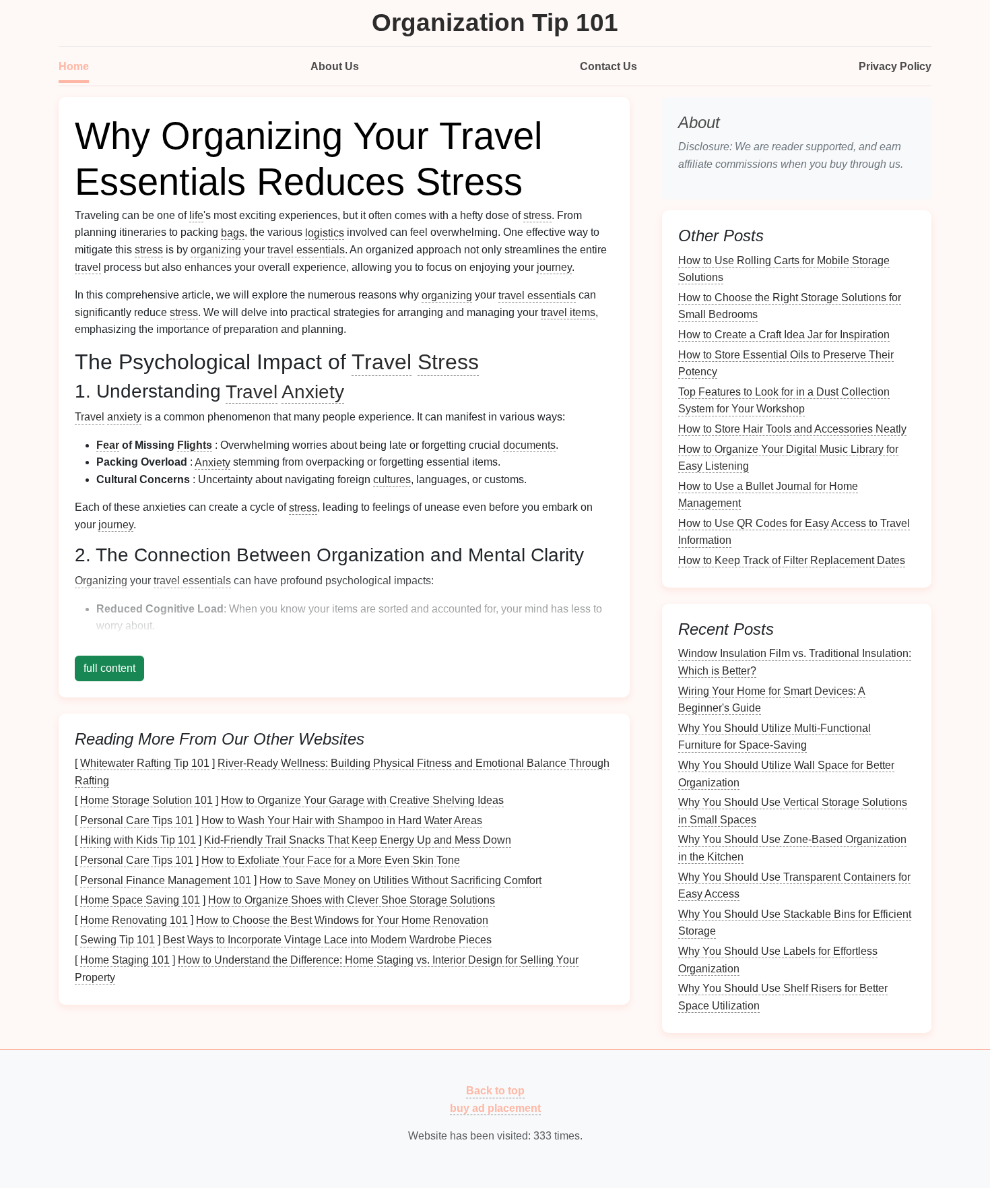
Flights (194, 445)
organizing (216, 249)
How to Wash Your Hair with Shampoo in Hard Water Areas (341, 819)
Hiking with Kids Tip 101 (138, 840)
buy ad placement (495, 1108)
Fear (107, 445)
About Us (334, 66)
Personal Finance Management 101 (165, 879)
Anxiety (313, 391)
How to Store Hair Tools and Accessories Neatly (792, 429)
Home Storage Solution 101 (146, 800)
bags (232, 232)
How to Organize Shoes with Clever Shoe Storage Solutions (351, 900)
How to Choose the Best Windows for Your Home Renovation (342, 919)
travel (88, 267)
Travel (381, 362)
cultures (392, 479)
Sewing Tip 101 (117, 939)
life (196, 215)
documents (529, 445)
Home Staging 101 (125, 960)
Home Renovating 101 (134, 919)
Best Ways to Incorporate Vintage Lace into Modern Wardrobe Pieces (327, 939)
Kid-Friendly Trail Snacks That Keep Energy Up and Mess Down (357, 840)
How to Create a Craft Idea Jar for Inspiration (784, 334)
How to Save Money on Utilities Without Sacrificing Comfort (400, 879)
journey (554, 267)
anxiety (124, 417)
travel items (568, 312)
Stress (448, 362)
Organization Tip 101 (495, 22)
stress (537, 215)
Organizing (101, 580)
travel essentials (306, 249)
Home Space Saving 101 (140, 900)
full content (109, 668)
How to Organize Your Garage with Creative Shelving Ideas (362, 800)
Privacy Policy (895, 66)
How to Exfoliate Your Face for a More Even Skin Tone (330, 860)
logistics (324, 232)
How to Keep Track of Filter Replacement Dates (791, 560)
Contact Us (608, 66)
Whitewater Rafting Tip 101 (144, 763)
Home (74, 66)
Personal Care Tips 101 (136, 819)
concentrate (389, 643)
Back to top (495, 1090)
